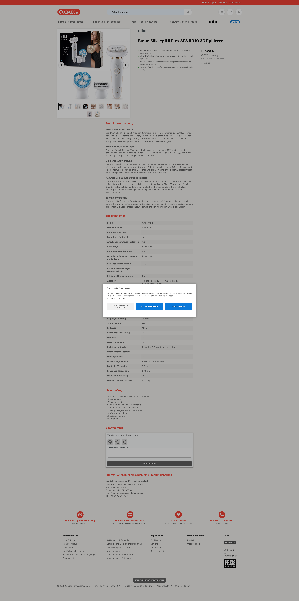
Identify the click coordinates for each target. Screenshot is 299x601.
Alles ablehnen (149, 306)
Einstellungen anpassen (120, 306)
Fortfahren (178, 306)
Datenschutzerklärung (116, 298)
